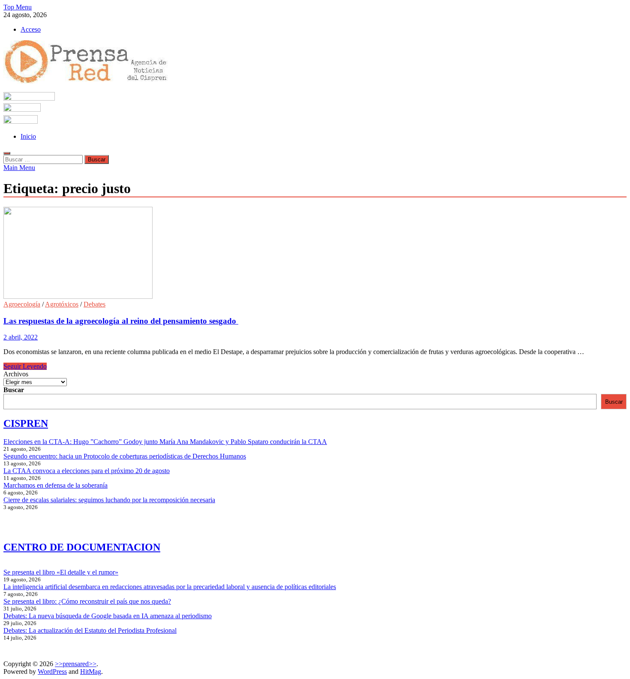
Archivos (15, 374)
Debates (94, 304)
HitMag (90, 671)
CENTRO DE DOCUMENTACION (81, 547)
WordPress (52, 671)
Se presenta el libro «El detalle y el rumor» (60, 572)
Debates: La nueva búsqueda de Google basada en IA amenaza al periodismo (107, 615)
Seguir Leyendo (25, 366)
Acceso (31, 29)
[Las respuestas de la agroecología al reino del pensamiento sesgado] (315, 254)
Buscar (13, 389)
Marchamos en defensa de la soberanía (55, 485)
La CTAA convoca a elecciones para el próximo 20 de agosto (86, 470)
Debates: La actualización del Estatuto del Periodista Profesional (90, 630)
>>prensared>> (75, 663)
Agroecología (21, 304)
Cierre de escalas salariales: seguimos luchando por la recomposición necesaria (109, 499)
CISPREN (25, 423)
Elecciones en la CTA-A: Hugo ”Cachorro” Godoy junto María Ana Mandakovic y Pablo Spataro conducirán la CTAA (165, 441)
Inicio (28, 136)
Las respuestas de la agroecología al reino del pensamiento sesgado (120, 320)
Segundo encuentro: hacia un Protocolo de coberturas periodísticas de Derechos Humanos (124, 456)
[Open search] (6, 153)
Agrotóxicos (61, 304)
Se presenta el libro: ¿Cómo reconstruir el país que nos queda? (87, 601)
